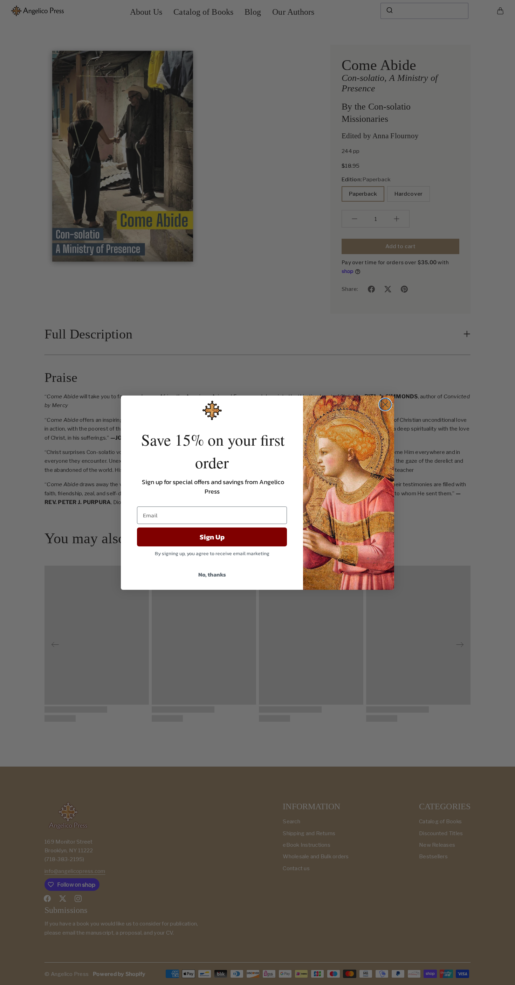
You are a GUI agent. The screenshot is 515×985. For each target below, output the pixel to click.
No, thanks (212, 574)
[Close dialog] (385, 404)
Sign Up (212, 537)
